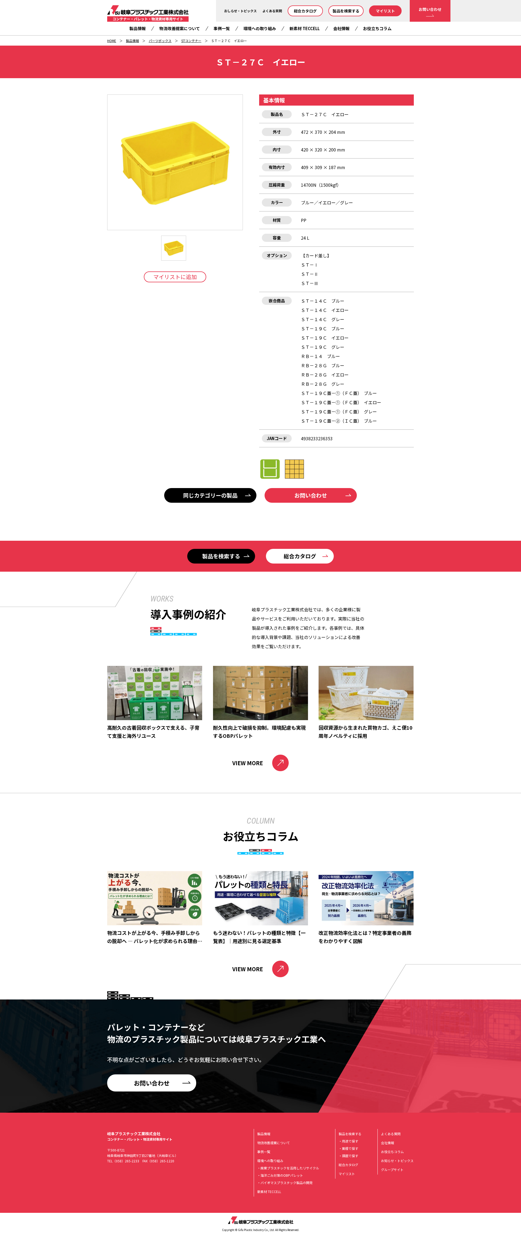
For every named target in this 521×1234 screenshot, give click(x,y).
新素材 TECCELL (305, 28)
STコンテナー (191, 40)
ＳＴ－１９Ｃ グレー (322, 347)
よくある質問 (272, 10)
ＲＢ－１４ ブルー (320, 356)
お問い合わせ (430, 9)
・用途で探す (348, 1141)
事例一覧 (222, 28)
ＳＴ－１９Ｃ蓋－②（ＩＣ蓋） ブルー (339, 420)
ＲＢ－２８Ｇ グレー (322, 384)
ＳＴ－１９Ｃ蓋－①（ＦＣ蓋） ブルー (339, 393)
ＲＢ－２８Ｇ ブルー (322, 365)
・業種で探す (348, 1148)
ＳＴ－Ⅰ (309, 264)
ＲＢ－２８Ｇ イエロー (325, 374)
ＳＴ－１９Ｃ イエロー (325, 337)
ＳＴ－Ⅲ (309, 283)
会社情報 (341, 28)
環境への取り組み (259, 28)
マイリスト (385, 11)
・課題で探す (348, 1155)
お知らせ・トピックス (397, 1160)
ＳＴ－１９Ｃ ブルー (322, 328)
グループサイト (392, 1169)
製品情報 (137, 28)
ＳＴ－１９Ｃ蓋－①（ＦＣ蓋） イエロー (341, 402)
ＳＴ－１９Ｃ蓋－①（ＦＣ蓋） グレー (339, 411)
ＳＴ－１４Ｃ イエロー (325, 310)
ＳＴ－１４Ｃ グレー (322, 319)
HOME (111, 40)
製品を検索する (346, 11)
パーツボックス (160, 40)
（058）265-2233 (126, 1161)
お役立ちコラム (377, 28)
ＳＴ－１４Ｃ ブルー (322, 301)
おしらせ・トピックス (240, 10)
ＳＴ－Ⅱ (309, 274)
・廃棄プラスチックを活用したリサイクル (288, 1168)
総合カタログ (305, 11)
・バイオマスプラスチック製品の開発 (285, 1182)
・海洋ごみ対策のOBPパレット (280, 1175)
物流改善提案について (179, 28)
